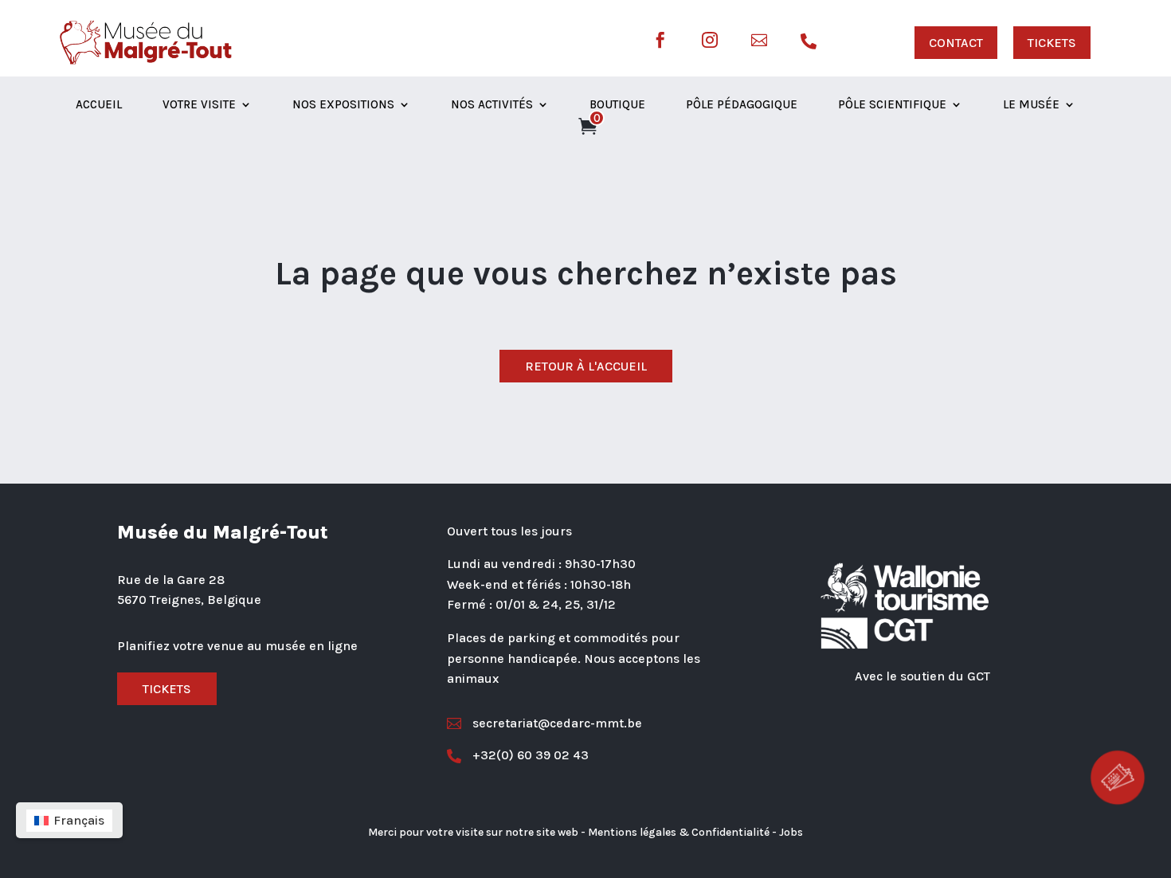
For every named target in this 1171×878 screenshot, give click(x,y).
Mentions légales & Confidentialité (679, 832)
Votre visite (199, 105)
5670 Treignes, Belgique (189, 599)
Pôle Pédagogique (741, 105)
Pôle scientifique (892, 105)
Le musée (1031, 105)
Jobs (791, 832)
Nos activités (492, 105)
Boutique (617, 105)
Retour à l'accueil (586, 366)
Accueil (99, 105)
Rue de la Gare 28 (171, 579)
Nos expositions (343, 105)
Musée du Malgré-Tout (222, 532)
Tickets (167, 688)
